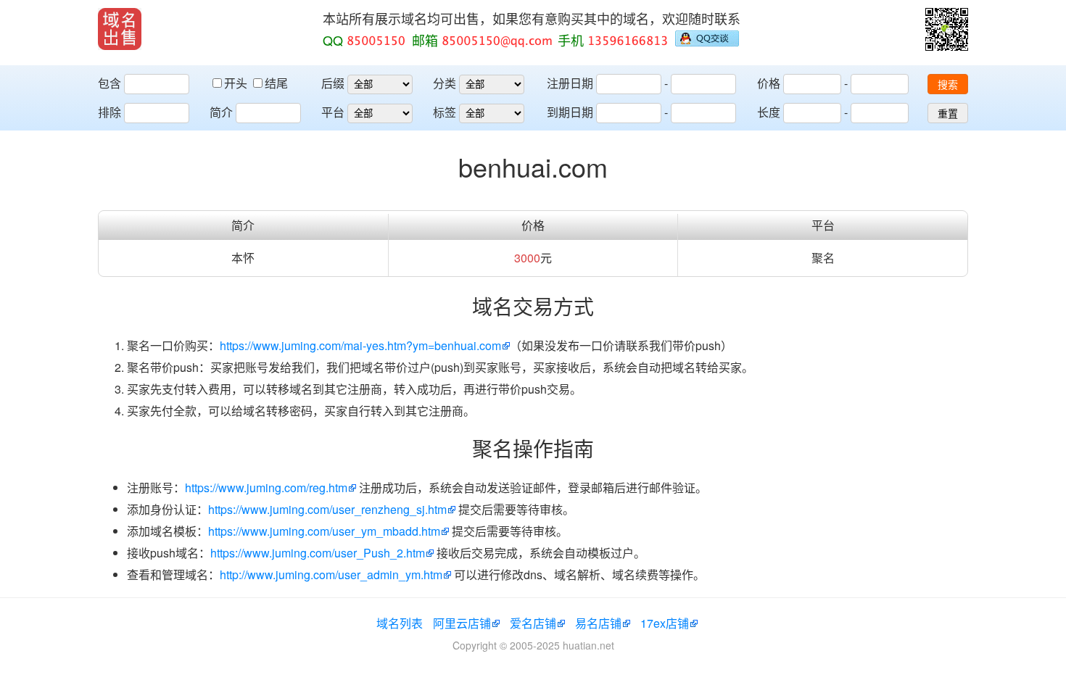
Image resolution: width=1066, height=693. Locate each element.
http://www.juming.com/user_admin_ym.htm (331, 574)
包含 (109, 83)
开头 (237, 83)
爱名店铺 (533, 623)
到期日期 (570, 112)
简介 (221, 112)
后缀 (332, 83)
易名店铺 (598, 623)
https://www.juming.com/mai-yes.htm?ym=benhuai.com (360, 345)
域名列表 (399, 623)
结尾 (276, 83)
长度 (768, 112)
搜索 (948, 85)
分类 (444, 83)
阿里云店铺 (462, 623)
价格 (768, 83)
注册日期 (570, 83)
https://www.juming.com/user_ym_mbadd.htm (324, 531)
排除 (109, 112)
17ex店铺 (664, 623)
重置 (948, 114)
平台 (332, 112)
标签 (444, 112)
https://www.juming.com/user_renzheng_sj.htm (327, 509)
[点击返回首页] (119, 29)
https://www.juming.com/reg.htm (266, 487)
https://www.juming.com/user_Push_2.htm (317, 552)
